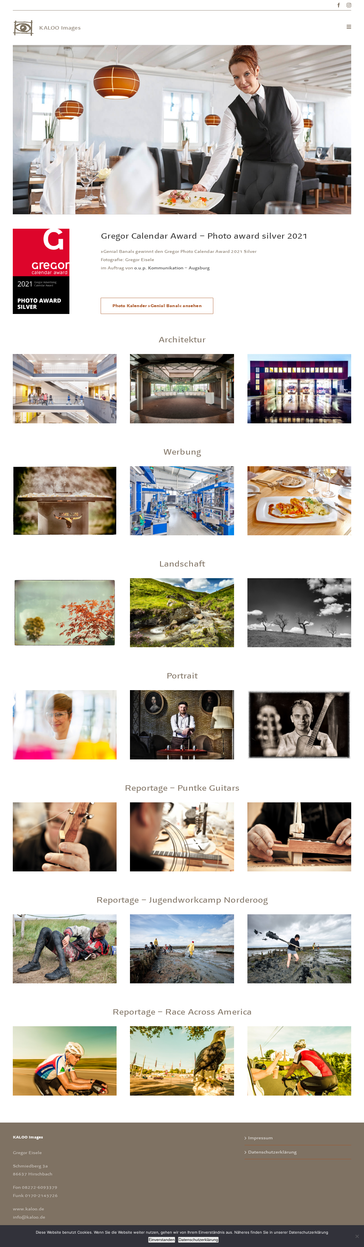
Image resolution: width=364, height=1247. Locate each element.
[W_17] (299, 468)
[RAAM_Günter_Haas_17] (65, 1028)
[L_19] (65, 580)
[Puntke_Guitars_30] (65, 804)
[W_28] (182, 468)
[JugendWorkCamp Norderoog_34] (182, 916)
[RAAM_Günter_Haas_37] (299, 1028)
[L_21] (182, 580)
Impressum (260, 1137)
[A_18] (182, 356)
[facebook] (338, 5)
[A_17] (65, 356)
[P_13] (65, 692)
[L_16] (299, 580)
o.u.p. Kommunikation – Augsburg (172, 267)
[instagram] (349, 5)
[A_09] (299, 356)
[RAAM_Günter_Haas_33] (182, 1028)
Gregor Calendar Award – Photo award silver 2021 (204, 236)
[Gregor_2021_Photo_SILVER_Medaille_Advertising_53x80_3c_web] (41, 231)
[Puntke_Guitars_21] (182, 804)
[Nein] (357, 1236)
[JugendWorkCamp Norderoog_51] (299, 916)
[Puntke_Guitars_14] (299, 804)
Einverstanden (162, 1239)
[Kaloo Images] (23, 22)
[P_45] (299, 692)
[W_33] (65, 468)
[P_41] (182, 692)
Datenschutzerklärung (272, 1152)
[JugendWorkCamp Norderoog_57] (65, 916)
